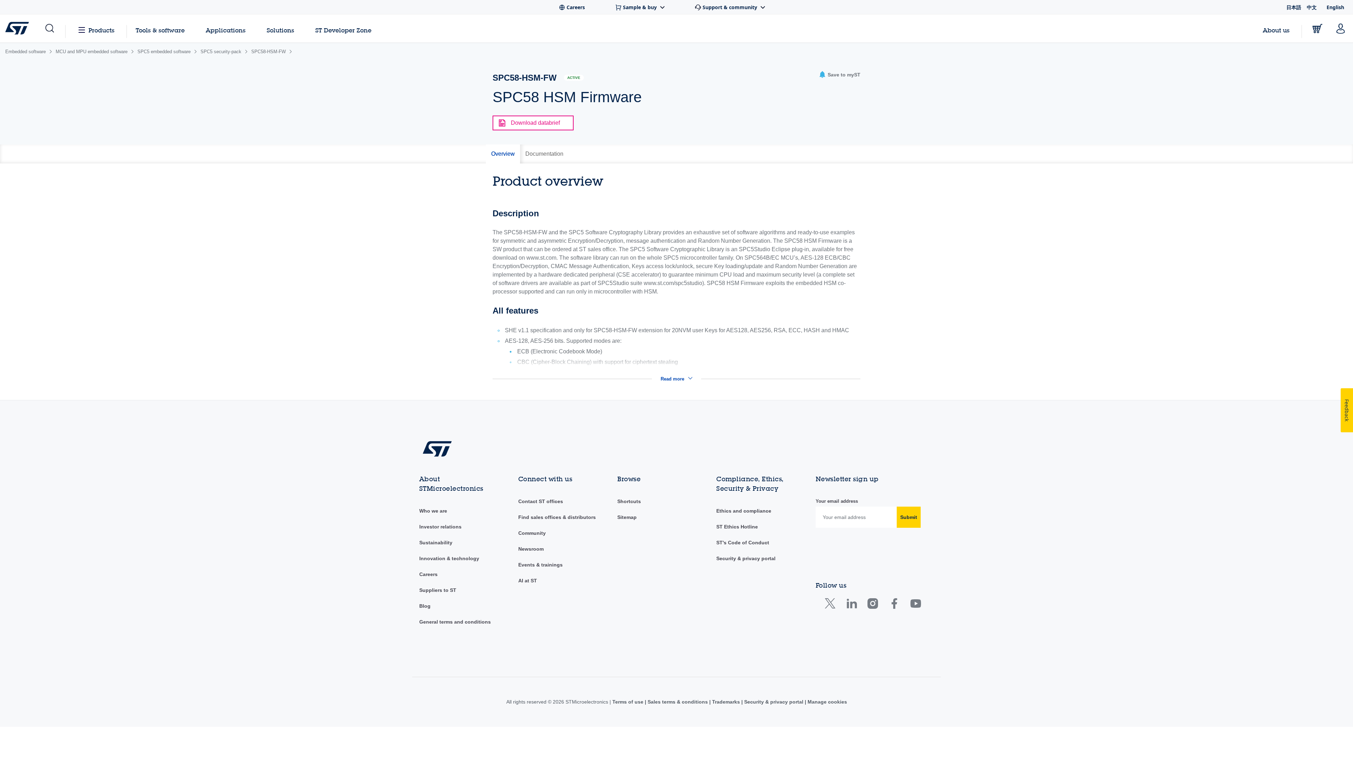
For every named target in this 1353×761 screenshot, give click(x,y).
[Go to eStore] (1317, 28)
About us (1276, 30)
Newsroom (531, 549)
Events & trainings (540, 565)
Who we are (433, 511)
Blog (425, 606)
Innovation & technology (449, 558)
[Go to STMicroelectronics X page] (832, 605)
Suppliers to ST (437, 590)
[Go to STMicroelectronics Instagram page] (872, 605)
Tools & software (160, 30)
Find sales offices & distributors (557, 517)
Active (573, 78)
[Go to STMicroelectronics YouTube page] (915, 605)
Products (101, 30)
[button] (49, 28)
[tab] (503, 153)
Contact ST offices (540, 501)
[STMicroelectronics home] (18, 28)
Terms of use (628, 702)
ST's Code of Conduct (742, 542)
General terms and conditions (455, 622)
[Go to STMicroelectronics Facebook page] (894, 605)
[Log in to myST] (1340, 28)
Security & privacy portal (746, 558)
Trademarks (726, 702)
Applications (226, 30)
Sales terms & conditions (677, 702)
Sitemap (627, 517)
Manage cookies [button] (826, 702)
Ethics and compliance (743, 511)
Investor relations (440, 527)
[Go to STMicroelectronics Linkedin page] (851, 605)
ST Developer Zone (343, 30)
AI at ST (527, 580)
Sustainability (435, 542)
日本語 (1293, 7)
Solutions (280, 30)
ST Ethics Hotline (737, 527)
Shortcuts (629, 501)
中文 (1312, 7)
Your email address (837, 501)
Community (532, 533)
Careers (428, 574)
